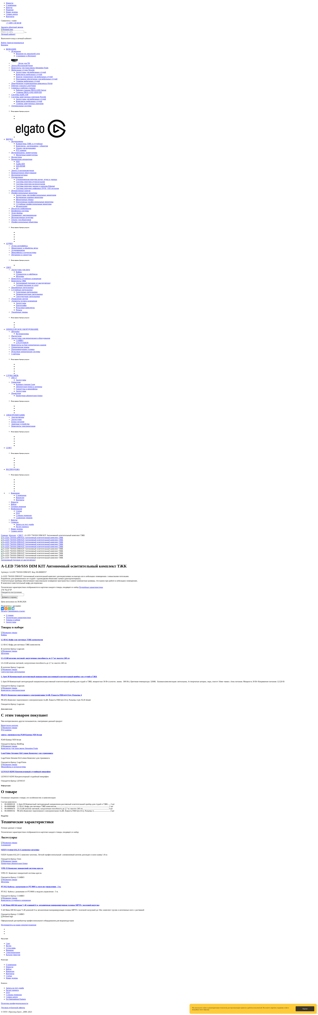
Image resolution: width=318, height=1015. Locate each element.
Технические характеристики (18, 618)
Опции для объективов (21, 220)
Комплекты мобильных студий (29, 74)
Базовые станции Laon (25, 384)
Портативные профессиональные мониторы (34, 202)
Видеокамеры (17, 141)
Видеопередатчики (19, 175)
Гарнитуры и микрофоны (27, 389)
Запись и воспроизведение (22, 170)
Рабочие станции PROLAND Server (31, 90)
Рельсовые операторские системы (25, 352)
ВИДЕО (9, 139)
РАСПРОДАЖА (13, 469)
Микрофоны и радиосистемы (23, 252)
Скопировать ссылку (16, 611)
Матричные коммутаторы (27, 155)
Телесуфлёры (17, 213)
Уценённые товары (19, 312)
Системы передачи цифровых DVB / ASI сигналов (37, 188)
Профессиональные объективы (24, 222)
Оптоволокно (17, 177)
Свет (8, 943)
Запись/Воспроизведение (22, 65)
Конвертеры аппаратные (21, 159)
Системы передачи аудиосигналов (30, 182)
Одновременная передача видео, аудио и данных (36, 179)
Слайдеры (15, 354)
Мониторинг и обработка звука (24, 248)
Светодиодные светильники (28, 296)
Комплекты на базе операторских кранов (28, 345)
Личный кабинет (8, 34)
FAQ (18, 513)
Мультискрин (21, 206)
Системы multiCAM (19, 95)
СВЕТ (8, 267)
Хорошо (305, 1009)
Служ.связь (11, 948)
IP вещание (16, 51)
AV (17, 168)
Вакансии (20, 498)
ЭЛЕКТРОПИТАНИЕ (15, 415)
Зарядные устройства (20, 424)
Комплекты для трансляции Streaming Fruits (29, 68)
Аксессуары (21, 303)
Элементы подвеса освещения (24, 301)
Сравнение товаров (24, 518)
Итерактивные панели (20, 191)
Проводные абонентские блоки (29, 396)
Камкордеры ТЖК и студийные (29, 144)
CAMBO (19, 340)
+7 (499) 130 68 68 (13, 23)
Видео (8, 946)
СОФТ (9, 448)
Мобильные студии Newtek (23, 70)
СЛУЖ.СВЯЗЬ (12, 375)
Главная (4, 535)
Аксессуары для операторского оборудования (30, 338)
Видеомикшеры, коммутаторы (24, 153)
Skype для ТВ (24, 63)
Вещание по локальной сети (28, 54)
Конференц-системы (20, 211)
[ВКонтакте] (2, 608)
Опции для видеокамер (26, 148)
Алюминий (6, 845)
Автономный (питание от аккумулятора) (33, 283)
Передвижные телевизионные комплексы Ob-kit (31, 83)
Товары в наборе (13, 620)
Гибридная (15, 382)
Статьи (19, 511)
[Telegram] (12, 608)
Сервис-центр (12, 14)
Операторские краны (20, 347)
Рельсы (19, 310)
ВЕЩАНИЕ (11, 49)
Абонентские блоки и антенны (29, 387)
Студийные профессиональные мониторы (34, 204)
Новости (9, 3)
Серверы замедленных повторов (29, 103)
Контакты (10, 16)
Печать (4, 611)
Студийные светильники (22, 290)
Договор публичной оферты (13, 1008)
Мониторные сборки (25, 200)
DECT (14, 378)
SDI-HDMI (20, 166)
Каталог (12, 535)
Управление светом (19, 299)
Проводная (16, 393)
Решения (9, 10)
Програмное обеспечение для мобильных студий (36, 79)
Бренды (9, 7)
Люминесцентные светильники (29, 294)
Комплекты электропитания (23, 426)
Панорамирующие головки (23, 349)
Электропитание (13, 952)
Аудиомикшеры (18, 250)
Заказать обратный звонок (12, 27)
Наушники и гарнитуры (21, 255)
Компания (15, 493)
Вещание (10, 950)
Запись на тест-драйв (25, 524)
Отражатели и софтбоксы (27, 274)
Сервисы (15, 522)
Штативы (20, 276)
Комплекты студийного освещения (26, 279)
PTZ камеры (21, 150)
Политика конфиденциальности (14, 1003)
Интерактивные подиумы (22, 217)
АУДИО (9, 243)
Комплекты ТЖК (18, 281)
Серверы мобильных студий (28, 81)
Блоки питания (17, 422)
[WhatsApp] (9, 608)
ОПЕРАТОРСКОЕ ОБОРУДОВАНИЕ (22, 329)
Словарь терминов (24, 515)
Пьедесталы (16, 336)
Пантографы (21, 305)
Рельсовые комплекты (25, 308)
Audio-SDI (20, 164)
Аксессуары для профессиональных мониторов (36, 195)
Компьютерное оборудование (23, 173)
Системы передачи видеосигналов (30, 184)
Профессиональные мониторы (24, 193)
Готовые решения (18, 506)
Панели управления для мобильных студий (34, 77)
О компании (11, 5)
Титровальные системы (21, 106)
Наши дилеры (12, 12)
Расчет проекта (22, 527)
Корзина (4, 45)
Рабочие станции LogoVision (23, 86)
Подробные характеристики (91, 587)
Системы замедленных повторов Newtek (28, 97)
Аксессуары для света (20, 270)
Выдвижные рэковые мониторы (29, 197)
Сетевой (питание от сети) (27, 285)
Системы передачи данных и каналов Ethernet (35, 186)
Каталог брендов (13, 955)
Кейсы (13, 504)
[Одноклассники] (5, 608)
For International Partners (16, 999)
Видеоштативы (22, 334)
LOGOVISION (22, 343)
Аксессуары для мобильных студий (31, 72)
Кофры (19, 272)
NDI (18, 161)
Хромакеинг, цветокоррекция (23, 215)
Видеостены (16, 157)
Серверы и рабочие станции (23, 88)
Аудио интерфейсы (19, 246)
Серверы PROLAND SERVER (29, 92)
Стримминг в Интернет (26, 56)
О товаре (10, 615)
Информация (16, 509)
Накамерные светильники (22, 287)
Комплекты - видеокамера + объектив (32, 146)
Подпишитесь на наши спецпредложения (18, 925)
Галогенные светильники (27, 292)
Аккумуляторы (17, 417)
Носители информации (21, 208)
